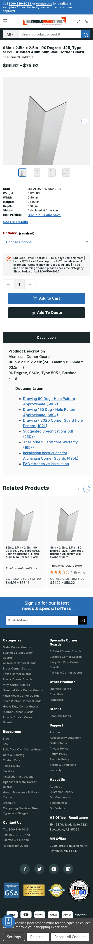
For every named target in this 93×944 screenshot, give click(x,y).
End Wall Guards (60, 689)
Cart (87, 21)
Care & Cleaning (13, 755)
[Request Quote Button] (8, 921)
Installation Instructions (18, 776)
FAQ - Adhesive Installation (46, 463)
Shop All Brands (60, 716)
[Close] (88, 5)
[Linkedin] (68, 869)
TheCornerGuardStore (18, 57)
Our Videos (57, 808)
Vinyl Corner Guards (16, 684)
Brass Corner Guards (17, 668)
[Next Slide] (86, 489)
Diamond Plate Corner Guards (23, 690)
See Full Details (15, 222)
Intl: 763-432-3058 (16, 840)
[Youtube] (54, 869)
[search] (85, 34)
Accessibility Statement (65, 737)
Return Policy (58, 754)
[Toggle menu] (5, 21)
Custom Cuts (11, 760)
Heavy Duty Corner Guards (21, 706)
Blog (6, 738)
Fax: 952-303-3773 (16, 835)
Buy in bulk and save (44, 215)
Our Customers (60, 797)
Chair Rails (57, 694)
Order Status (58, 743)
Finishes (8, 771)
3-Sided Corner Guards (65, 651)
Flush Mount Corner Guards (21, 695)
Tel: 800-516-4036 (16, 829)
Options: (18, 233)
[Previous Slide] (79, 489)
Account (55, 732)
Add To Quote (49, 312)
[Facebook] (25, 869)
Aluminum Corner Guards (20, 663)
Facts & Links (11, 765)
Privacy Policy (59, 748)
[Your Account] (79, 21)
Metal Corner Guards (17, 647)
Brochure (9, 802)
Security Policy (60, 759)
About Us (56, 786)
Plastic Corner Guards (17, 679)
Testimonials (58, 802)
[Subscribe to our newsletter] (82, 620)
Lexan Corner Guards (17, 674)
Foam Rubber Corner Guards (22, 701)
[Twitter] (39, 869)
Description (46, 337)
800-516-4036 (20, 3)
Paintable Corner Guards (66, 672)
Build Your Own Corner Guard (22, 749)
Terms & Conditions (63, 765)
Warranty (56, 770)
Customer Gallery (61, 792)
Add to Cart (49, 298)
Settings (14, 936)
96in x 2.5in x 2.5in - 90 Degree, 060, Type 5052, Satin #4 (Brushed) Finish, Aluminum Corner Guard (23, 552)
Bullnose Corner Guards (66, 656)
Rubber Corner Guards (18, 712)
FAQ (6, 744)
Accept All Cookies (69, 936)
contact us (44, 3)
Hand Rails (57, 699)
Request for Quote (15, 845)
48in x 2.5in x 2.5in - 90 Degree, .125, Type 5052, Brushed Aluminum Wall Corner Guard (67, 552)
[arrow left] (8, 121)
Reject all (37, 936)
